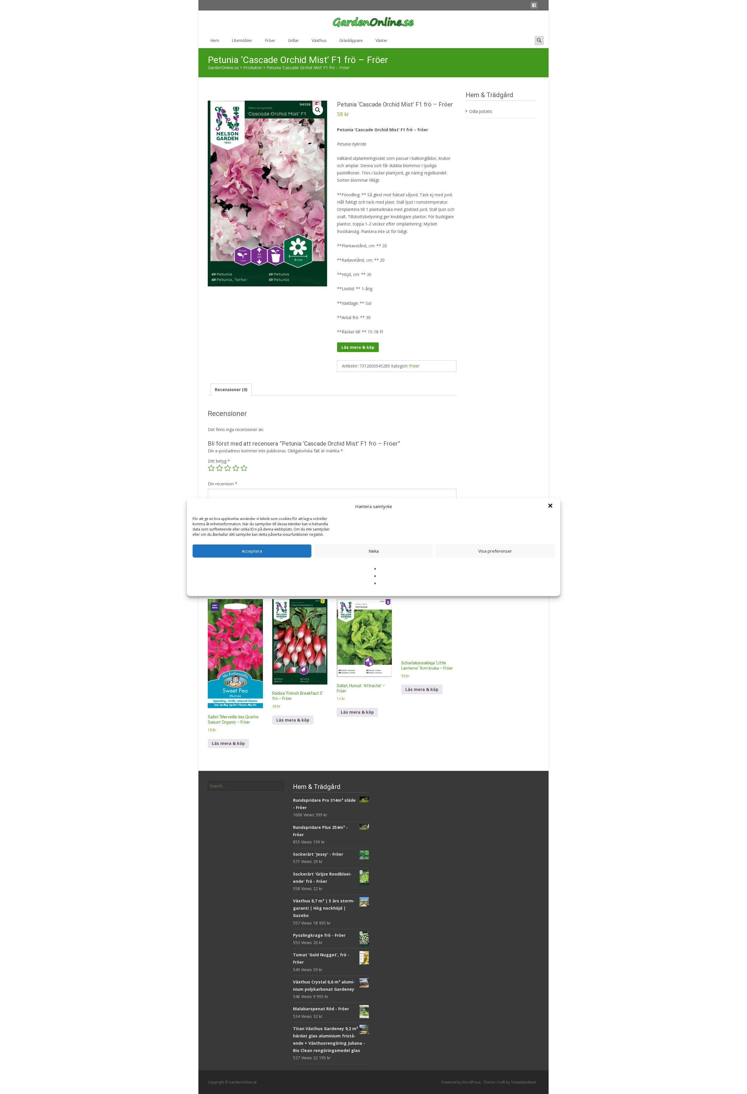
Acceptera (252, 551)
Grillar (293, 40)
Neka (374, 551)
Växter (382, 40)
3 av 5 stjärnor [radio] (227, 468)
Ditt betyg (219, 461)
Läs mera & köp (357, 347)
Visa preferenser (495, 551)
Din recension (222, 483)
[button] (550, 506)
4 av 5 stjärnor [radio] (235, 468)
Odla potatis (480, 111)
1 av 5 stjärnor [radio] (211, 468)
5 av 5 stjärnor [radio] (243, 468)
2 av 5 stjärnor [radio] (219, 468)
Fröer (270, 40)
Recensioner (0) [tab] (231, 389)
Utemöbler (242, 40)
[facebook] (533, 6)
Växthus (319, 40)
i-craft (500, 1082)
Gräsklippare (351, 40)
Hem (214, 40)
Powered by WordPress (461, 1082)
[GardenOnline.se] (373, 22)
